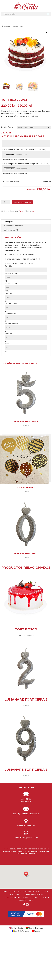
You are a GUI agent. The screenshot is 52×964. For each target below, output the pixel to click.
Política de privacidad (11, 897)
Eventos (36, 892)
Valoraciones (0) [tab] (11, 230)
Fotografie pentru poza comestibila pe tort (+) (25, 163)
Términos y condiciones (34, 895)
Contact (18, 895)
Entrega (46, 897)
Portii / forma (7, 127)
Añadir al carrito (22, 202)
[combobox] (26, 270)
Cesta (11, 895)
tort (33, 211)
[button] (47, 33)
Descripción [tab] (9, 221)
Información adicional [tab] (13, 226)
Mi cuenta (45, 892)
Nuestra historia (24, 892)
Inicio (5, 892)
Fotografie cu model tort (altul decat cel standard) (24, 149)
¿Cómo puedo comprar (31, 897)
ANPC (31, 900)
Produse (12, 892)
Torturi (7, 26)
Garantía (22, 900)
